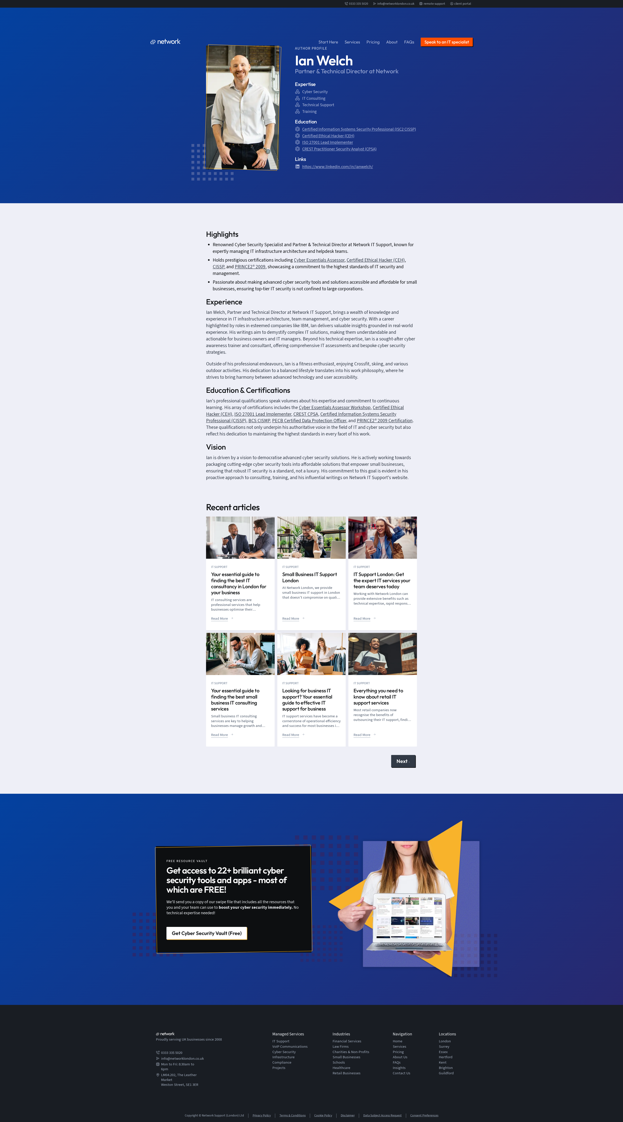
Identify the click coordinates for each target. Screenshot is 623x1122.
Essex (443, 1052)
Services (352, 42)
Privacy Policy (262, 1116)
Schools (339, 1062)
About (392, 42)
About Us (400, 1057)
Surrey (444, 1046)
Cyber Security (284, 1052)
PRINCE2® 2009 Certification (385, 420)
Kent (442, 1062)
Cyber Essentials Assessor (319, 260)
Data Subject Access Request (382, 1116)
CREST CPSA (305, 414)
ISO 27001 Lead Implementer (262, 414)
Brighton (446, 1068)
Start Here (328, 42)
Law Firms (341, 1046)
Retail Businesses (346, 1073)
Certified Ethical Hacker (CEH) (376, 260)
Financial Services (347, 1041)
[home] (165, 42)
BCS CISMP (259, 420)
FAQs (409, 42)
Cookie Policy (323, 1116)
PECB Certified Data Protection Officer (309, 420)
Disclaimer (348, 1116)
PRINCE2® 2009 (250, 266)
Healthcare (341, 1068)
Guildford (446, 1073)
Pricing (373, 42)
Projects (278, 1068)
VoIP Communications (290, 1046)
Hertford (445, 1057)
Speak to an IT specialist (446, 42)
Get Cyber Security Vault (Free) (207, 933)
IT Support (280, 1041)
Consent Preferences (424, 1116)
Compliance (281, 1062)
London (445, 1041)
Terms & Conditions (292, 1116)
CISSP (218, 266)
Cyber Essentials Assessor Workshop (335, 407)
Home (397, 1041)
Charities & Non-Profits (351, 1052)
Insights (399, 1068)
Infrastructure (283, 1057)
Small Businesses (346, 1057)
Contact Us (401, 1073)
